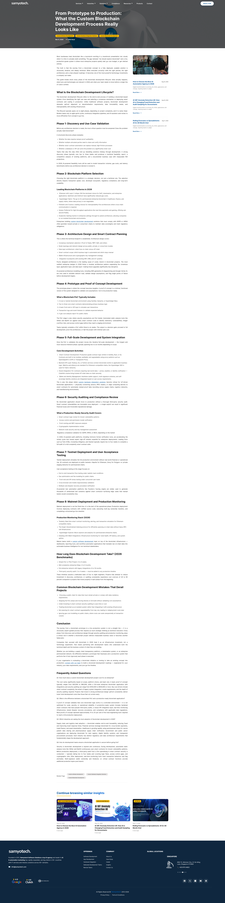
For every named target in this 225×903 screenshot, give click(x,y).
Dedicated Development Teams (92, 865)
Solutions (104, 3)
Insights (108, 865)
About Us (109, 856)
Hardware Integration (89, 862)
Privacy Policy (105, 895)
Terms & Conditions (118, 895)
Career (108, 862)
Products (140, 3)
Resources (128, 3)
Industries (91, 3)
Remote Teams (87, 867)
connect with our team (73, 663)
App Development (88, 859)
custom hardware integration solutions (92, 382)
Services (79, 3)
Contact (149, 3)
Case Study (109, 859)
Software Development (90, 856)
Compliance (116, 3)
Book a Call (207, 3)
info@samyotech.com (18, 867)
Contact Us (109, 867)
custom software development (82, 541)
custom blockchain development (82, 221)
